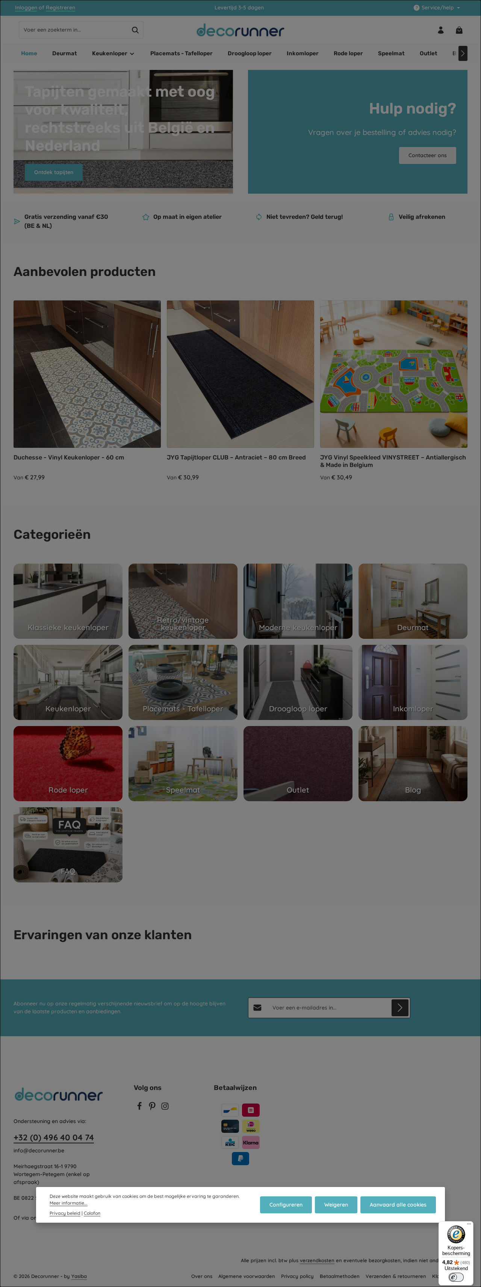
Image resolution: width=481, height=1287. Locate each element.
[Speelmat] (183, 763)
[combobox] (73, 30)
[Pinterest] (153, 1108)
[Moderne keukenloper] (298, 601)
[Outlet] (298, 763)
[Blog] (412, 763)
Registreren (60, 8)
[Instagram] (165, 1108)
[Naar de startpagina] (240, 30)
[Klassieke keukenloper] (68, 601)
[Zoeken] (135, 30)
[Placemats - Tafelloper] (183, 682)
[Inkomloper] (412, 682)
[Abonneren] (400, 1007)
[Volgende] (462, 53)
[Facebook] (140, 1108)
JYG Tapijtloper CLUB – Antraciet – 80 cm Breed (236, 457)
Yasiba (79, 1276)
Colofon (92, 1213)
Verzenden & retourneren (396, 1276)
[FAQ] (68, 844)
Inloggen (26, 8)
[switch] (456, 1277)
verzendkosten (317, 1260)
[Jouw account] (440, 29)
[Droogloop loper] (298, 682)
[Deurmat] (412, 601)
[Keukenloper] (68, 682)
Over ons (201, 1276)
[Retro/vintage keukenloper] (183, 601)
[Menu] (468, 1225)
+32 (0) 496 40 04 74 (54, 1137)
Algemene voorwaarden (246, 1276)
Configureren (286, 1204)
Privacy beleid (65, 1213)
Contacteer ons (427, 155)
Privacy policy (297, 1276)
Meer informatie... (69, 1203)
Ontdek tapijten (53, 172)
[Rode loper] (68, 763)
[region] (240, 391)
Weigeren (336, 1204)
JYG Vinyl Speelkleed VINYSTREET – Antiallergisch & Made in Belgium (393, 461)
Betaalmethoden (340, 1276)
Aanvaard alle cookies (398, 1204)
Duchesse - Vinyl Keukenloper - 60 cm (69, 457)
